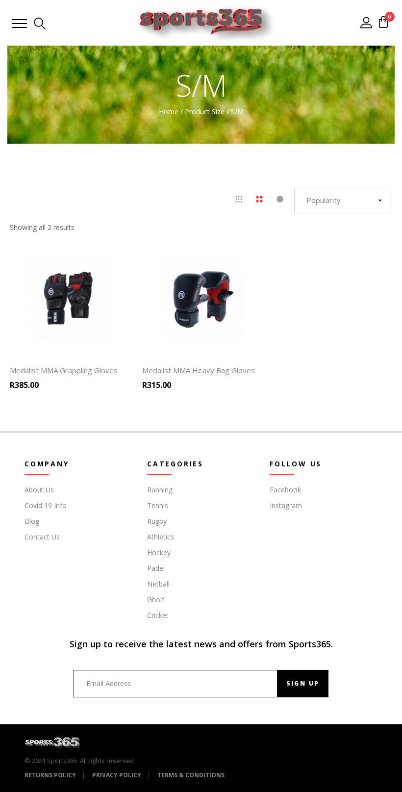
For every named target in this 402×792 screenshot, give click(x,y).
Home (168, 111)
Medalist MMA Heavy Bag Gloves (198, 370)
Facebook (285, 489)
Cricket (158, 615)
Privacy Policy (116, 775)
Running (160, 489)
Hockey (159, 552)
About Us (39, 489)
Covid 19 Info (46, 505)
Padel (156, 568)
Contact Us (42, 536)
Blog (32, 521)
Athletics (160, 536)
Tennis (157, 505)
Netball (158, 583)
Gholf (155, 599)
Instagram (286, 505)
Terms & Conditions (191, 775)
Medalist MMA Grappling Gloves (64, 370)
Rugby (157, 521)
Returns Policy (50, 775)
